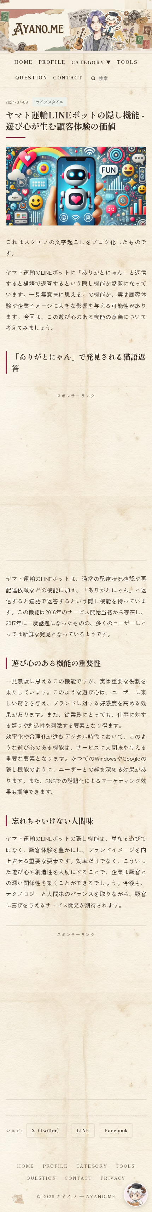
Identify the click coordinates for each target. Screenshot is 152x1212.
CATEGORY (91, 62)
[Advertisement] (76, 479)
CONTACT (67, 77)
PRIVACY (112, 1178)
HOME (23, 61)
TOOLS (127, 61)
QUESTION (31, 77)
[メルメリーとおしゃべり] (136, 1195)
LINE (82, 1130)
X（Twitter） (46, 1130)
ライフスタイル (50, 102)
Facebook (116, 1130)
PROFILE (52, 61)
